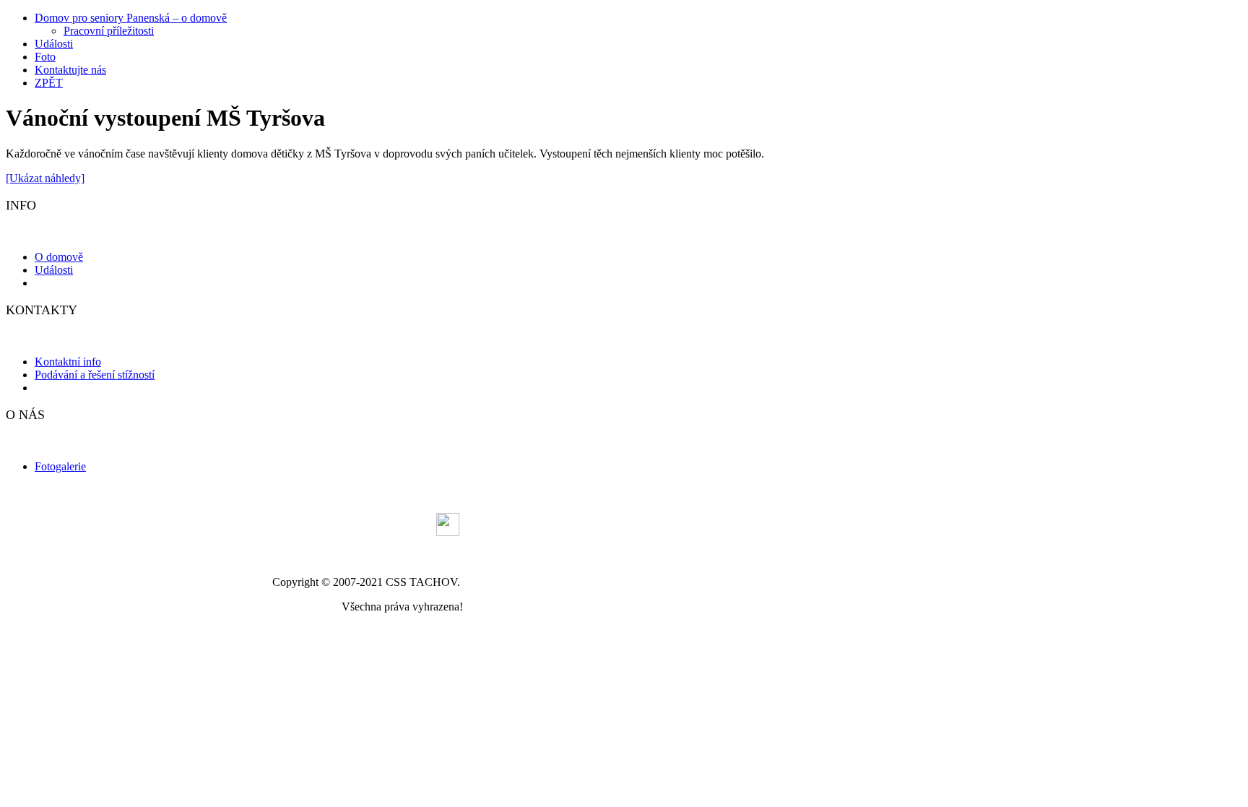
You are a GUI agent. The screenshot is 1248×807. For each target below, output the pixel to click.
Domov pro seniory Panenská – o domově (131, 18)
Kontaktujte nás (70, 70)
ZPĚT (49, 83)
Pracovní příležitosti (109, 31)
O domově (59, 257)
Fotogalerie (60, 466)
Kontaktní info (68, 361)
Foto (45, 57)
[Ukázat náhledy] (45, 178)
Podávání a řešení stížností (95, 374)
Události (54, 44)
